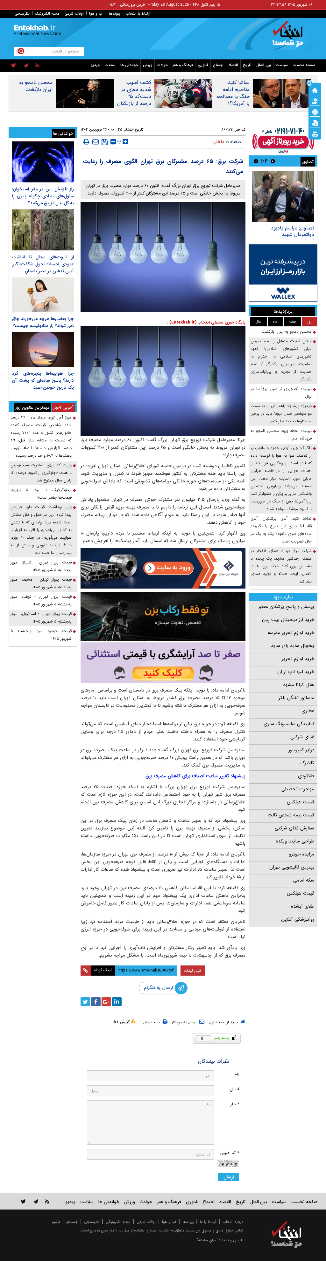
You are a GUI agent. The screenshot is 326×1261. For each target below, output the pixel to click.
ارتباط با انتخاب (138, 13)
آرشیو (56, 1222)
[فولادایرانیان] (163, 568)
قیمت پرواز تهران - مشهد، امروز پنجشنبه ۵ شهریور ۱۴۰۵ (41, 583)
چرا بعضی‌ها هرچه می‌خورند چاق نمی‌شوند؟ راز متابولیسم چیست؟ (43, 322)
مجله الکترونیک (47, 13)
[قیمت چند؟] (315, 101)
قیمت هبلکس (300, 802)
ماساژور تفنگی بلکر (296, 698)
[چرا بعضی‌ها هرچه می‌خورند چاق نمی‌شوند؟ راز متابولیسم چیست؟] (43, 294)
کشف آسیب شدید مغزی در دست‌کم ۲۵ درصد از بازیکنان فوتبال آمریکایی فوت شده (134, 100)
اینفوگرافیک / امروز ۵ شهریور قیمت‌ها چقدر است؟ (41, 494)
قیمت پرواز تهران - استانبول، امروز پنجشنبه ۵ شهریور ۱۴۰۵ (41, 617)
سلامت (110, 65)
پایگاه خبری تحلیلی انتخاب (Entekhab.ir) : (206, 322)
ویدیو (95, 65)
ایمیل (234, 1089)
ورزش (147, 65)
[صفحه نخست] (315, 90)
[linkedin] (117, 1001)
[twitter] (13, 65)
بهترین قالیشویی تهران (291, 867)
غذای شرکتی (302, 737)
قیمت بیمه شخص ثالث (291, 815)
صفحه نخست (304, 65)
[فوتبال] (315, 111)
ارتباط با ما (208, 1222)
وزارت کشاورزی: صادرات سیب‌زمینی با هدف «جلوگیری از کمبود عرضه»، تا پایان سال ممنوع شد (41, 473)
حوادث (162, 65)
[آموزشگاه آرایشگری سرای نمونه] (163, 663)
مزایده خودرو (301, 854)
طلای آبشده (302, 906)
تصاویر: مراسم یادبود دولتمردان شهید (292, 231)
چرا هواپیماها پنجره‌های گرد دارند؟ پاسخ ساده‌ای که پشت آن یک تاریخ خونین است (43, 380)
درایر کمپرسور (301, 750)
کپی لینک (192, 970)
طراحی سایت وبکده (295, 841)
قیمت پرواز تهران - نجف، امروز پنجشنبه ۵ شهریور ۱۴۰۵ (41, 600)
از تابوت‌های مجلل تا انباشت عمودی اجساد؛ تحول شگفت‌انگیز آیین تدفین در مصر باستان (43, 264)
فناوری (203, 65)
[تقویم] (315, 122)
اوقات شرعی (74, 13)
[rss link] (47, 1201)
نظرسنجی (22, 13)
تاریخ (247, 65)
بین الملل (263, 65)
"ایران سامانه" (207, 1240)
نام (237, 1074)
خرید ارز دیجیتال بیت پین (288, 620)
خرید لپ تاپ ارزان (295, 672)
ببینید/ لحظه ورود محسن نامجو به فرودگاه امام (281, 434)
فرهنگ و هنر (183, 65)
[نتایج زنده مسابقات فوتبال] (315, 133)
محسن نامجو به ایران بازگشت (36, 86)
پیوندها (114, 13)
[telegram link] (35, 1201)
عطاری (307, 711)
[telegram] (25, 65)
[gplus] (106, 1001)
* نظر (234, 1104)
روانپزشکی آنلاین (297, 919)
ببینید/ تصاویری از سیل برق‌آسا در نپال (281, 392)
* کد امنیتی (229, 1152)
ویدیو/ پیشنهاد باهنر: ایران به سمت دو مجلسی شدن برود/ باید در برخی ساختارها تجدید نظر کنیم (281, 414)
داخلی (218, 142)
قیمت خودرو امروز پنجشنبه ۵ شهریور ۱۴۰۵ (41, 635)
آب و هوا (96, 13)
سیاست (282, 65)
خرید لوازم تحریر (298, 659)
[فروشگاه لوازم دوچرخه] (163, 616)
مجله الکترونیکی (118, 1222)
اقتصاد (233, 65)
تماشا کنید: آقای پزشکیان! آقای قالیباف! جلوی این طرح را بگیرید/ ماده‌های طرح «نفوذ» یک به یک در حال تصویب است (281, 530)
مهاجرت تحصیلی (297, 789)
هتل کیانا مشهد (298, 685)
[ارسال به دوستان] (95, 142)
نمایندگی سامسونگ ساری (289, 724)
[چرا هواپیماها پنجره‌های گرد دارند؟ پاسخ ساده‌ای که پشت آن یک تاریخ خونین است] (43, 349)
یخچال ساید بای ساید (292, 646)
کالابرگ (307, 763)
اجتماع (218, 65)
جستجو (72, 1222)
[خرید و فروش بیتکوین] (283, 273)
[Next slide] (256, 161)
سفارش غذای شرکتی (294, 828)
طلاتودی (306, 776)
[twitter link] (23, 1201)
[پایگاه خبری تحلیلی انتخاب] (289, 37)
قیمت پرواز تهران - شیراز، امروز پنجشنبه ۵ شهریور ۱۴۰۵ (41, 566)
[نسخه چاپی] (86, 142)
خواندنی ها (129, 65)
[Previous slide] (273, 161)
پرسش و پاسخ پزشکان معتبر (286, 606)
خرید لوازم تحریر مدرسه (291, 633)
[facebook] (96, 1001)
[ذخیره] (105, 142)
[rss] (37, 65)
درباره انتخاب (233, 1222)
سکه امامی (303, 880)
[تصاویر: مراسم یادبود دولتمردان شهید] (283, 196)
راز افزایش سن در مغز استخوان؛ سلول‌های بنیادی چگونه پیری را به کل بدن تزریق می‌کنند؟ (43, 196)
